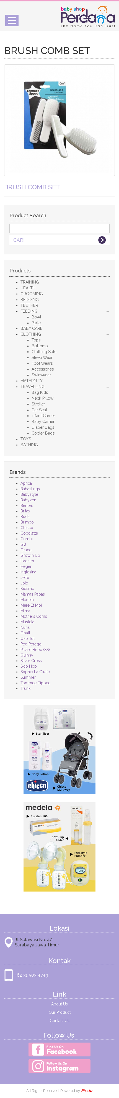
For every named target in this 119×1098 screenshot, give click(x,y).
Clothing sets (44, 351)
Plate (36, 322)
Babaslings (30, 489)
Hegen (26, 566)
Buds (25, 516)
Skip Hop (28, 666)
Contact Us (59, 1020)
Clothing (30, 334)
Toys (25, 438)
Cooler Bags (43, 433)
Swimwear (41, 374)
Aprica (26, 483)
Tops (36, 340)
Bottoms (40, 345)
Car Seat (39, 409)
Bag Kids (40, 392)
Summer (28, 677)
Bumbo (27, 522)
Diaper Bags (43, 427)
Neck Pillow (42, 398)
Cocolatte (29, 533)
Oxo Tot (27, 638)
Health (27, 287)
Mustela (27, 622)
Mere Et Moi (31, 605)
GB (23, 544)
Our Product (60, 1012)
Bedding (29, 299)
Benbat (26, 505)
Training (29, 282)
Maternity (31, 380)
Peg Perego (31, 644)
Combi (26, 539)
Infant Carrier (43, 415)
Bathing (29, 444)
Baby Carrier (43, 421)
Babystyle (29, 494)
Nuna (25, 627)
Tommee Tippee (35, 683)
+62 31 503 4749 (31, 975)
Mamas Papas (32, 594)
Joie (24, 583)
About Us (59, 1004)
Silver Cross (31, 660)
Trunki (25, 688)
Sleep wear (42, 357)
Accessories (43, 369)
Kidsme (27, 588)
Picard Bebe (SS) (35, 649)
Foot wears (42, 363)
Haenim (27, 561)
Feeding (29, 311)
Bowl (36, 317)
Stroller (38, 404)
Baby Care (31, 328)
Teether (29, 305)
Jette (24, 577)
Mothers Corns (33, 616)
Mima (25, 611)
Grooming (31, 293)
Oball (25, 633)
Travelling (32, 386)
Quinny (26, 655)
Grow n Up (30, 555)
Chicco (26, 527)
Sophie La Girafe (35, 672)
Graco (26, 550)
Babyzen (28, 500)
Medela (27, 599)
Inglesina (28, 572)
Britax (25, 511)
